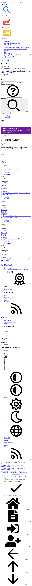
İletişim (6, 295)
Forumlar (6, 41)
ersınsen (6, 344)
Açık (30, 409)
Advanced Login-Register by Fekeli (10, 471)
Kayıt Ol (3, 124)
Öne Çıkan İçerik (8, 47)
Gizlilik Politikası (8, 298)
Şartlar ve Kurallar (8, 297)
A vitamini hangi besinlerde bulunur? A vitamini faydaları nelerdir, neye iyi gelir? (16, 216)
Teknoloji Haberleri (9, 57)
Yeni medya (24, 47)
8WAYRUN (23, 472)
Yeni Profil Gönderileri (19, 49)
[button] (13, 96)
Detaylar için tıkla (7, 132)
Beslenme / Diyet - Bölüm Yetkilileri (12, 170)
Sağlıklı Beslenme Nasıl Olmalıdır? (15, 239)
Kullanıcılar (7, 53)
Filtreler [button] (3, 155)
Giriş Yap (3, 121)
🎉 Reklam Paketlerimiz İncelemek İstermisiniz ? (13, 68)
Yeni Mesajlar (7, 43)
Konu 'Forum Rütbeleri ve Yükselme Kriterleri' (16, 269)
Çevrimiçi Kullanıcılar (9, 55)
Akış (5, 52)
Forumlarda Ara (15, 43)
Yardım (6, 300)
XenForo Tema (16, 474)
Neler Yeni (6, 46)
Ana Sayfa (6, 301)
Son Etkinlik (7, 323)
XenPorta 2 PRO (5, 472)
